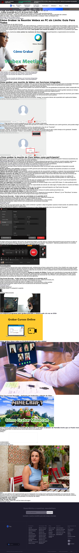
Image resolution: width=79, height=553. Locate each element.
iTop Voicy (30, 532)
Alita (1, 24)
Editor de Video (29, 9)
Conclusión (3, 75)
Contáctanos (70, 530)
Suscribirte (49, 512)
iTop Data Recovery (32, 535)
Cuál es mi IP (51, 529)
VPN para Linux (42, 539)
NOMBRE (3, 430)
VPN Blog (50, 530)
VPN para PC (41, 530)
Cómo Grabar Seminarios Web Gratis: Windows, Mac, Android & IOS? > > (29, 165)
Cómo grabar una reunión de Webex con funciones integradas (18, 72)
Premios (69, 533)
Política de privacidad (63, 551)
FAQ (40, 9)
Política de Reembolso (52, 551)
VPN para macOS (42, 529)
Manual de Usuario (60, 530)
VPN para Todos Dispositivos (42, 543)
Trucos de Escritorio (50, 533)
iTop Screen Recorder (33, 529)
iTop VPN (30, 527)
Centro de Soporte (59, 527)
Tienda (66, 5)
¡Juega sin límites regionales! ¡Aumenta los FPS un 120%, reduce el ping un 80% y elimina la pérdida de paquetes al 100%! (41, 2)
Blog (6, 18)
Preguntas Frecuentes (60, 529)
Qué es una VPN (52, 527)
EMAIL (2, 431)
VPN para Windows (42, 527)
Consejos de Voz (52, 534)
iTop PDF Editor (31, 538)
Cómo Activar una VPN (60, 532)
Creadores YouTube (71, 536)
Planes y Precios (32, 543)
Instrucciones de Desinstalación (59, 534)
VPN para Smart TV (42, 538)
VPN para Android (42, 533)
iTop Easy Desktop (32, 530)
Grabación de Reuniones (16, 18)
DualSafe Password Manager (32, 540)
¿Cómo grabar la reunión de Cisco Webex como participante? (18, 73)
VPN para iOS (41, 532)
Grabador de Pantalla (51, 537)
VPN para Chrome (42, 535)
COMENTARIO (4, 442)
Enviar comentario (5, 443)
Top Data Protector (32, 536)
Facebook (72, 543)
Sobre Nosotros (71, 529)
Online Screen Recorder (33, 541)
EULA (71, 551)
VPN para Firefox (42, 536)
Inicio (1, 18)
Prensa (69, 532)
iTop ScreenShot (32, 533)
